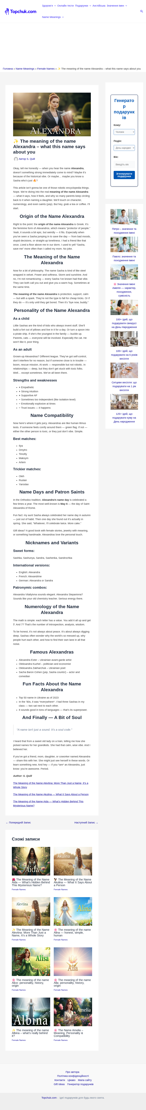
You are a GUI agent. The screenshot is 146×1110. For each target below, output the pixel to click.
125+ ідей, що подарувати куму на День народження (124, 417)
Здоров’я (47, 5)
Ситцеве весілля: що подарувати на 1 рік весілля (124, 386)
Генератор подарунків (80, 1084)
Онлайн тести (65, 5)
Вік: (116, 157)
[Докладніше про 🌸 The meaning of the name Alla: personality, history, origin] (73, 961)
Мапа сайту (85, 1080)
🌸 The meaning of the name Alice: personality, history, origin (30, 982)
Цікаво (71, 1080)
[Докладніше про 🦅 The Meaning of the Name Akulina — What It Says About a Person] (73, 861)
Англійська (99, 5)
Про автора (72, 1072)
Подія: (118, 141)
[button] (54, 6)
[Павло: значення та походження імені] (124, 244)
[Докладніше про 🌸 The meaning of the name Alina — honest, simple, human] (73, 911)
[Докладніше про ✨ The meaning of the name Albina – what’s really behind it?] (31, 1011)
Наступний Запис (86, 822)
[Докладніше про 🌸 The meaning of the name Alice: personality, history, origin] (31, 961)
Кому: (117, 125)
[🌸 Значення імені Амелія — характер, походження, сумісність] (124, 272)
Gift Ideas (59, 1084)
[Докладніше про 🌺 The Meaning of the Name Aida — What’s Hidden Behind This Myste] (31, 861)
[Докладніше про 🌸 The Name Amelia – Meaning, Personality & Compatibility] (73, 1011)
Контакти (59, 1080)
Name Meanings (51, 17)
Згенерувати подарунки (124, 175)
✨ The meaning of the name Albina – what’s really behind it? (30, 1033)
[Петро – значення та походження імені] (124, 217)
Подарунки (81, 5)
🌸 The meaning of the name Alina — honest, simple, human (72, 932)
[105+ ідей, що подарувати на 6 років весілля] (124, 339)
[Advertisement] (73, 46)
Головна (8, 68)
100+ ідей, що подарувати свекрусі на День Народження (124, 323)
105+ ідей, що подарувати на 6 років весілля (124, 355)
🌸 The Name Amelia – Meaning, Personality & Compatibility (68, 1033)
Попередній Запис (18, 822)
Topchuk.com (49, 1097)
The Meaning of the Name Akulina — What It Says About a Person (51, 794)
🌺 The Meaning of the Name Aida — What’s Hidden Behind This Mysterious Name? (31, 882)
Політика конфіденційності (73, 1076)
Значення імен (115, 5)
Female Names (46, 68)
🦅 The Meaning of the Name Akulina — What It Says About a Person (73, 882)
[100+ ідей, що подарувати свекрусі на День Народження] (124, 307)
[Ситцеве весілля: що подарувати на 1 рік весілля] (124, 370)
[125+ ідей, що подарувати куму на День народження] (124, 402)
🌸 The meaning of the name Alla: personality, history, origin (72, 982)
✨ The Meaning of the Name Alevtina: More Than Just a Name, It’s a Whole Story (30, 932)
